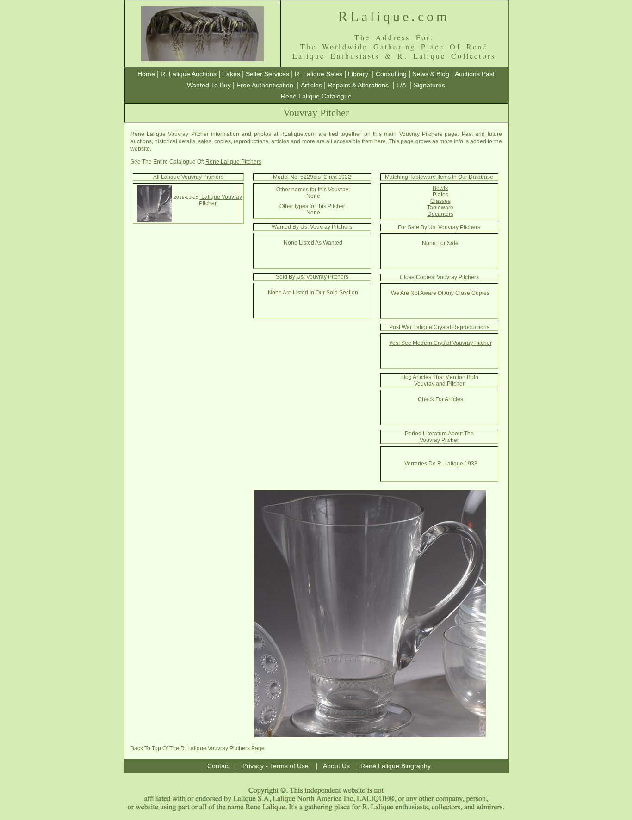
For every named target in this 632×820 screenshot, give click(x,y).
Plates (440, 194)
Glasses (440, 201)
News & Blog (430, 74)
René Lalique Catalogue (316, 96)
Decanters (440, 214)
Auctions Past (475, 74)
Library (358, 74)
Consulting (391, 74)
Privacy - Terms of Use (275, 766)
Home (146, 74)
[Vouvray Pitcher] (154, 220)
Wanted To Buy (209, 85)
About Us (336, 766)
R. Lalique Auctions (189, 74)
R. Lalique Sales (318, 74)
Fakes (231, 74)
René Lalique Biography (395, 766)
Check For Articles (440, 399)
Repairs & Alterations (358, 85)
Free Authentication (264, 85)
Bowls (440, 188)
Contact (218, 766)
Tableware (440, 207)
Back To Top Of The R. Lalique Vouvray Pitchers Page (197, 748)
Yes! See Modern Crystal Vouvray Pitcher (440, 343)
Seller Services (267, 74)
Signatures (429, 85)
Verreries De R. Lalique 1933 (440, 463)
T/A (401, 85)
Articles (311, 85)
